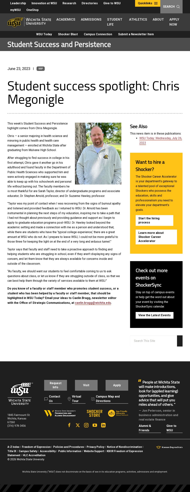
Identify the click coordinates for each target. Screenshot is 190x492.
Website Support (94, 451)
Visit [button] (86, 385)
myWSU (15, 10)
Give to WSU (112, 3)
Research (69, 3)
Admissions (91, 19)
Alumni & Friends (145, 428)
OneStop (32, 10)
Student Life (114, 21)
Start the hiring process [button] (149, 220)
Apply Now (174, 21)
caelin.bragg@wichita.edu (93, 303)
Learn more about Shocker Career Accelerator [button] (151, 237)
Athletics (138, 19)
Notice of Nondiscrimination (124, 446)
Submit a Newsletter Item (136, 34)
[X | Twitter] (78, 425)
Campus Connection (98, 34)
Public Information (69, 451)
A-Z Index (13, 446)
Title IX (11, 451)
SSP (40, 68)
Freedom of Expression (36, 446)
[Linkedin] (103, 425)
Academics (65, 19)
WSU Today (44, 34)
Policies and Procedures (68, 446)
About (158, 19)
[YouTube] (95, 425)
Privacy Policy (95, 446)
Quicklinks (145, 3)
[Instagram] (86, 425)
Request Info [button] (55, 385)
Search (169, 6)
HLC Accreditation (34, 455)
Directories (90, 3)
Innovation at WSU (44, 3)
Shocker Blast (68, 34)
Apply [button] (117, 385)
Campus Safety (28, 451)
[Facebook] (69, 425)
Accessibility (48, 451)
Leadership (18, 3)
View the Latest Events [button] (154, 315)
